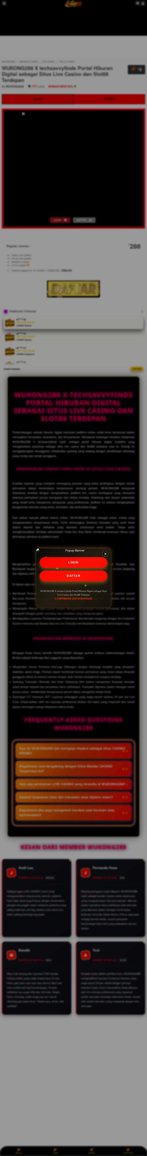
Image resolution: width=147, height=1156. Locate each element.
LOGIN (73, 562)
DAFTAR (73, 575)
